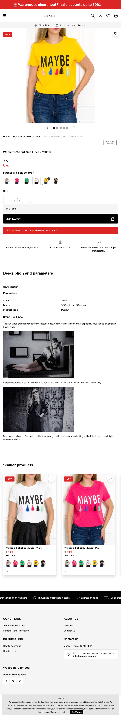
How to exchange (12, 645)
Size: (6, 191)
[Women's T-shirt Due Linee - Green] (22, 563)
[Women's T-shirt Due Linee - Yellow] (36, 563)
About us (68, 625)
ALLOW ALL (77, 712)
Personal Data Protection (16, 630)
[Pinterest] (13, 681)
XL (71, 571)
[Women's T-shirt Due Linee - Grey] (8, 563)
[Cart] (116, 16)
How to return (10, 651)
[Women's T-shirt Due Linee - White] (29, 563)
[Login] (100, 16)
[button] (118, 4)
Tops (37, 136)
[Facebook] (6, 681)
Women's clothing (22, 136)
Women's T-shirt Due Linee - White (24, 548)
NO (64, 712)
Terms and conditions (14, 625)
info (56, 712)
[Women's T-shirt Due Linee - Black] (43, 563)
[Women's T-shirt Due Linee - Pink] (15, 563)
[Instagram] (20, 681)
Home (6, 136)
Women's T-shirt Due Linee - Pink (82, 548)
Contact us (69, 630)
